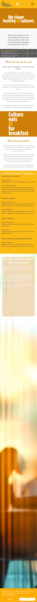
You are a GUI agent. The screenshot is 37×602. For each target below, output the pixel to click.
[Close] (34, 591)
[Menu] (32, 4)
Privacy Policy (11, 595)
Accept (27, 599)
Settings (9, 599)
